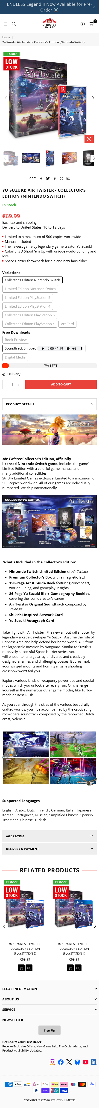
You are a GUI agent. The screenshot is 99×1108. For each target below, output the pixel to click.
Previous (5, 97)
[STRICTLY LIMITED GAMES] (49, 23)
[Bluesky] (77, 1062)
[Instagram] (52, 1062)
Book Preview (16, 339)
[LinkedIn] (94, 1062)
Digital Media (15, 357)
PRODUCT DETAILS (20, 404)
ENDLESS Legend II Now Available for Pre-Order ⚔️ (49, 7)
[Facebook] (61, 1062)
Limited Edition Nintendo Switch (30, 288)
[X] (69, 1062)
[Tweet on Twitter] (48, 178)
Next (93, 97)
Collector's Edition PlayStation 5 (30, 315)
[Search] (14, 23)
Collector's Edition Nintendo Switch (32, 280)
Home (6, 37)
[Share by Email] (68, 178)
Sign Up (49, 1030)
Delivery (13, 374)
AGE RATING (15, 836)
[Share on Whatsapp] (61, 178)
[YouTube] (85, 1062)
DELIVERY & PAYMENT (22, 849)
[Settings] (83, 23)
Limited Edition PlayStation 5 (27, 297)
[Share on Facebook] (41, 178)
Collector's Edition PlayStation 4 (30, 323)
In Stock (11, 54)
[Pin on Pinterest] (55, 178)
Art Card (67, 323)
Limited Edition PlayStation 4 (27, 306)
